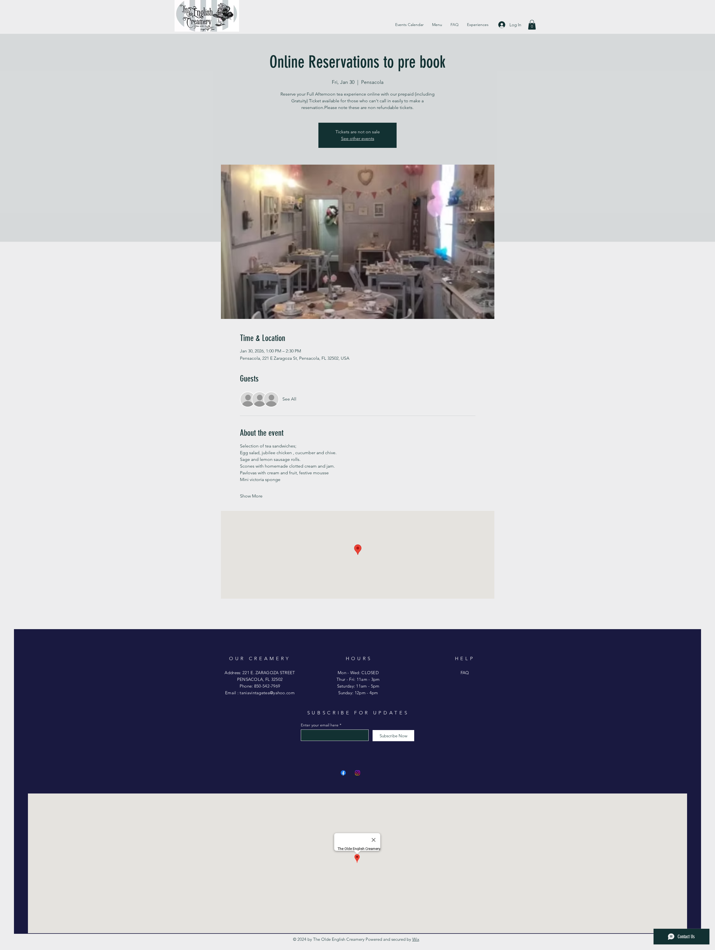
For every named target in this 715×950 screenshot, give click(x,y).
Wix (415, 939)
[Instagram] (357, 772)
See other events (357, 138)
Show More (251, 496)
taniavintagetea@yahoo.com (267, 692)
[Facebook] (343, 772)
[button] (532, 25)
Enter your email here (320, 725)
